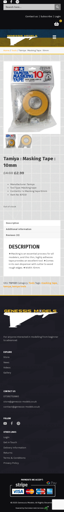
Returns (7, 452)
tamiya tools (19, 286)
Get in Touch (10, 442)
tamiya (7, 286)
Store (6, 357)
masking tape (49, 283)
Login (58, 16)
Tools (14, 50)
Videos (7, 367)
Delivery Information (14, 447)
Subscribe (46, 16)
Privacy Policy (11, 463)
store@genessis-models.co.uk (20, 401)
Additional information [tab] (18, 229)
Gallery (7, 372)
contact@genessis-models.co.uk (21, 406)
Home (6, 50)
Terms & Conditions (14, 457)
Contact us (31, 16)
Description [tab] (12, 223)
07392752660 (11, 396)
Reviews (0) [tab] (13, 235)
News (6, 362)
